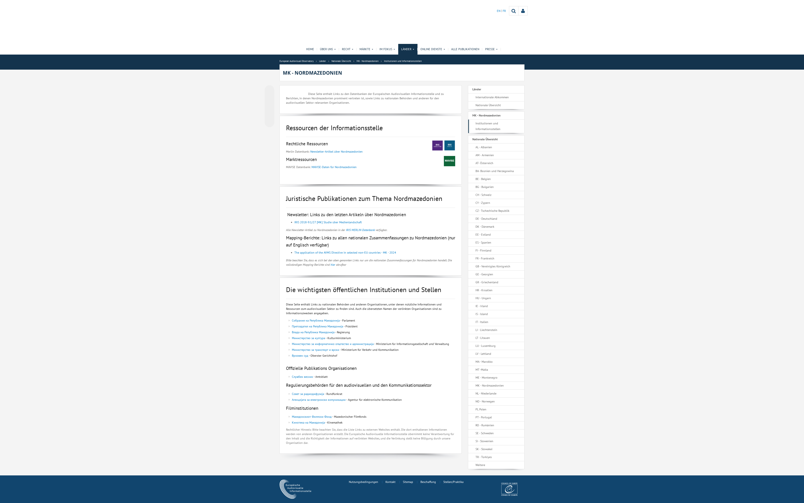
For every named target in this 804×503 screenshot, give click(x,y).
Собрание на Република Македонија (316, 320)
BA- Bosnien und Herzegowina (494, 171)
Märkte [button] (364, 49)
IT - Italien (481, 322)
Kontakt (390, 482)
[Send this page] (269, 122)
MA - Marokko (484, 362)
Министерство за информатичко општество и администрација (333, 344)
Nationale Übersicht (488, 105)
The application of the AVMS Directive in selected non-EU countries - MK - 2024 (345, 252)
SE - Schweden (484, 433)
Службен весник (302, 377)
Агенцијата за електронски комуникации (319, 400)
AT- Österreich (484, 163)
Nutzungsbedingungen (363, 482)
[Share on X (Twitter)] (269, 98)
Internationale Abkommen (492, 97)
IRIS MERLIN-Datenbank (360, 230)
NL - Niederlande (485, 393)
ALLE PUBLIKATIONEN (465, 49)
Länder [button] (406, 49)
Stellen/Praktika (453, 482)
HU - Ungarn (483, 298)
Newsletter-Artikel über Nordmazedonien (336, 151)
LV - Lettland (483, 354)
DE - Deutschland (486, 219)
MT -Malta (481, 370)
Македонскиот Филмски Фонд (312, 417)
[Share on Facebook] (269, 106)
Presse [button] (490, 49)
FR (504, 11)
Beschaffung (428, 482)
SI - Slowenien (484, 441)
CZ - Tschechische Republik (492, 211)
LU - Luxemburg (485, 346)
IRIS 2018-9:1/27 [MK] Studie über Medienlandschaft (328, 222)
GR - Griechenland (486, 282)
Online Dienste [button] (431, 49)
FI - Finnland (483, 250)
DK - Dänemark (484, 227)
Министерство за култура (308, 338)
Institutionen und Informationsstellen (487, 126)
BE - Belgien (483, 179)
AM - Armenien (484, 155)
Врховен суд (300, 355)
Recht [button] (346, 49)
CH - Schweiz (483, 195)
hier (333, 265)
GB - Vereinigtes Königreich (492, 266)
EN (499, 11)
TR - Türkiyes (483, 457)
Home (310, 49)
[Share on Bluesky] (269, 90)
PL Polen (480, 409)
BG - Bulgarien (484, 187)
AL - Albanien (483, 147)
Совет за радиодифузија (308, 394)
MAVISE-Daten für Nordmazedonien (334, 167)
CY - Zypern (482, 203)
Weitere (480, 465)
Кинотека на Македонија (308, 422)
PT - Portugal (483, 417)
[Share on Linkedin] (269, 114)
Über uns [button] (326, 49)
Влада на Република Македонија (313, 332)
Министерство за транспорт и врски (315, 350)
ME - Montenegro (486, 377)
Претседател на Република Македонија (317, 326)
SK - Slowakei (483, 449)
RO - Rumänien (484, 425)
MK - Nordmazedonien (486, 115)
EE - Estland (483, 234)
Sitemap (408, 482)
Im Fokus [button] (385, 49)
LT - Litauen (482, 338)
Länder (476, 89)
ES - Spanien (483, 242)
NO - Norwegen (485, 401)
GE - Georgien (484, 274)
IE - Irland (481, 306)
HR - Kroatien (483, 290)
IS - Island (481, 314)
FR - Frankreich (484, 258)
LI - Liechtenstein (486, 330)
